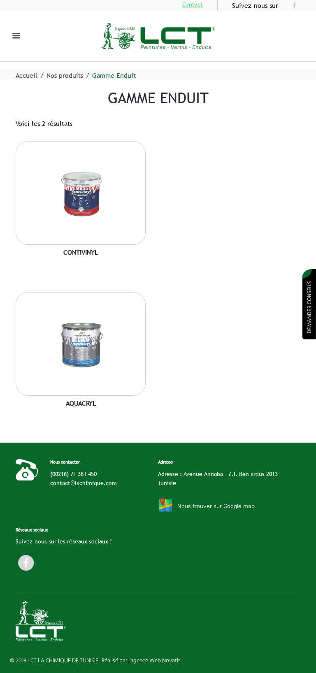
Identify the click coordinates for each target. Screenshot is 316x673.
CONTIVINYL (80, 252)
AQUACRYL (81, 403)
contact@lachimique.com (83, 483)
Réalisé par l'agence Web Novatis (141, 660)
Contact (192, 4)
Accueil (26, 75)
